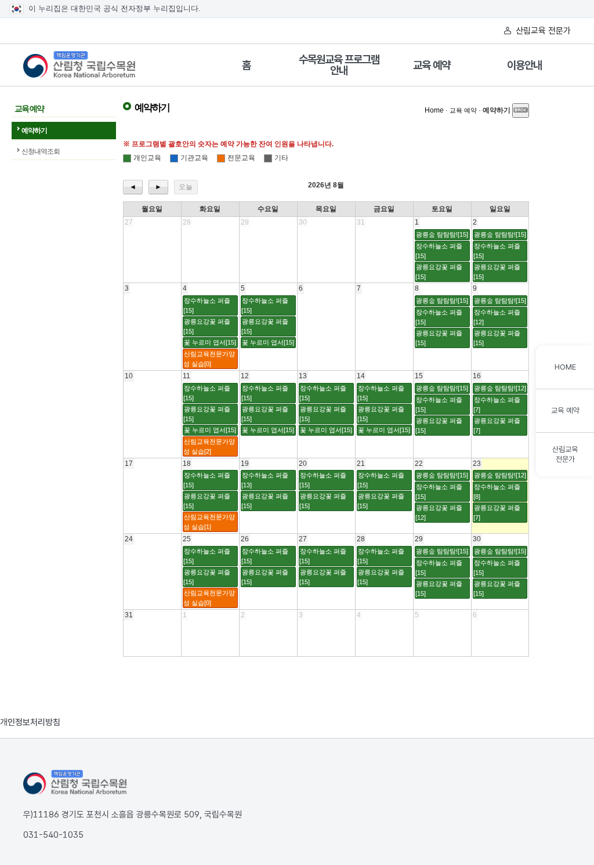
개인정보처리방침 (30, 722)
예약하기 (34, 130)
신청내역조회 (40, 151)
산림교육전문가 (565, 454)
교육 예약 (431, 65)
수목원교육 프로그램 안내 (339, 65)
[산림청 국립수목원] (75, 783)
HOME (565, 367)
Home (434, 110)
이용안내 (524, 65)
